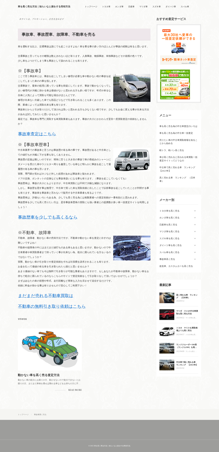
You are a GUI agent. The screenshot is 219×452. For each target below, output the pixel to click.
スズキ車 (156, 7)
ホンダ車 (119, 7)
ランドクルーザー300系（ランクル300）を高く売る (186, 347)
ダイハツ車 (171, 7)
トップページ (91, 7)
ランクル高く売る (191, 351)
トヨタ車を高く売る (191, 335)
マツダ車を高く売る (191, 318)
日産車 (131, 7)
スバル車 (185, 7)
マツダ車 (143, 7)
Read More (75, 390)
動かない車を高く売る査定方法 (39, 375)
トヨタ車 (106, 7)
